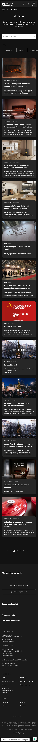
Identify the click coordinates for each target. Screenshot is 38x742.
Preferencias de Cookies (25, 729)
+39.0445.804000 (7, 639)
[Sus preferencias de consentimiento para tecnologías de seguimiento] (35, 739)
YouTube (23, 706)
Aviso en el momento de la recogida (15, 740)
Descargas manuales (8, 681)
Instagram (23, 702)
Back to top (17, 716)
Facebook (5, 702)
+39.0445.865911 (7, 653)
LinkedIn (4, 706)
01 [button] (14, 550)
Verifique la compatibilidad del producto (7, 690)
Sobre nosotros (25, 685)
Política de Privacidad (11, 729)
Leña (3, 677)
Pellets (22, 677)
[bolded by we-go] (19, 733)
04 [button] (24, 550)
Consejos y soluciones (27, 681)
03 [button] (20, 550)
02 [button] (17, 550)
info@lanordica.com (8, 641)
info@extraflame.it (7, 655)
